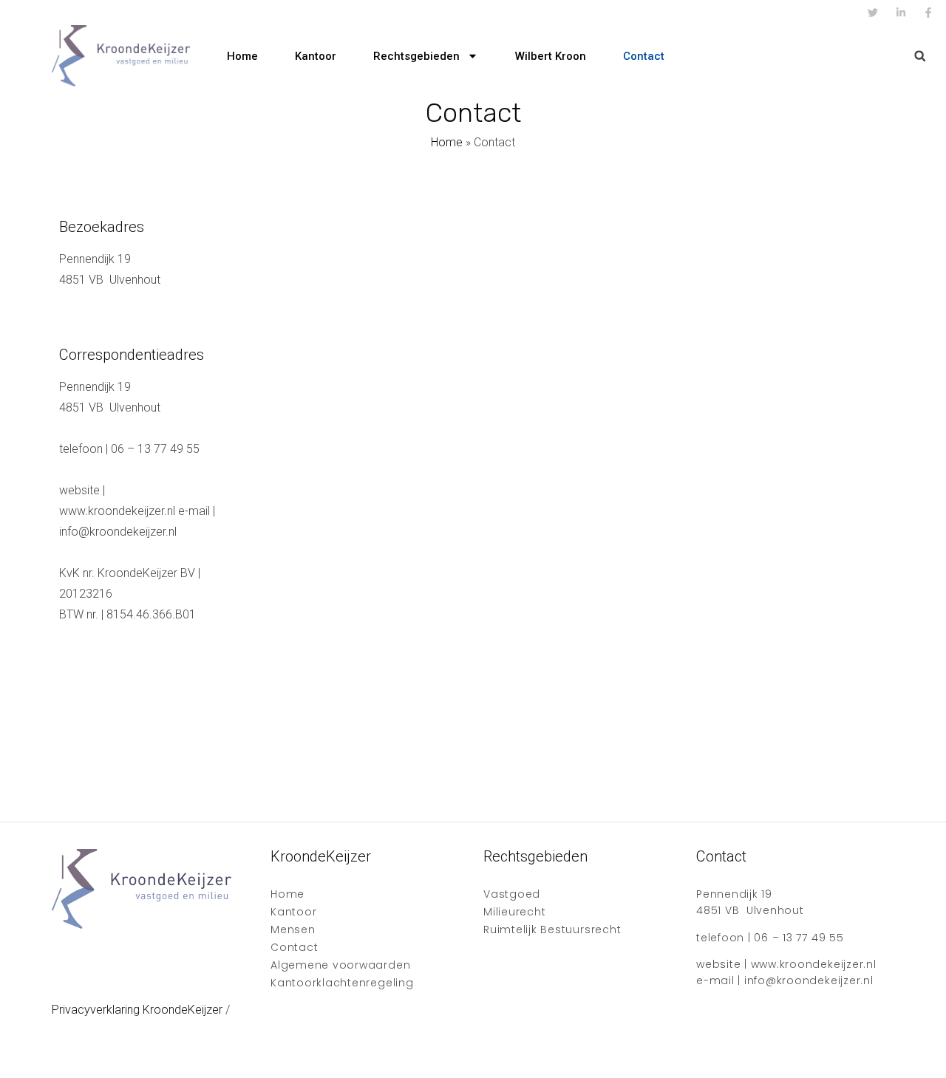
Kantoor (315, 56)
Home (242, 56)
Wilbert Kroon (550, 56)
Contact (643, 56)
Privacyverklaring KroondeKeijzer (137, 1010)
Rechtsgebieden (416, 56)
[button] (919, 55)
